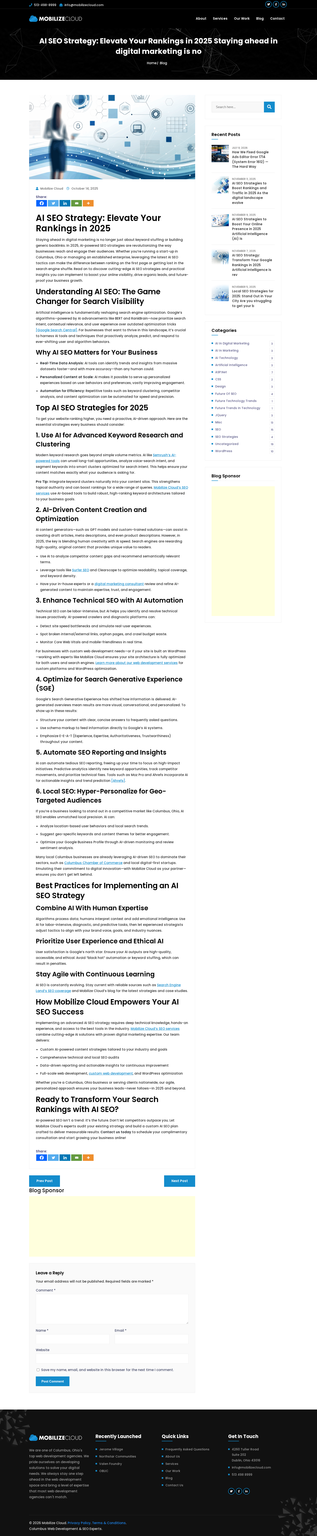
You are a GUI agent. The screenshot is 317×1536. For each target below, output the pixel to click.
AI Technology (244, 358)
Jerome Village (111, 1449)
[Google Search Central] (56, 330)
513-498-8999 (45, 5)
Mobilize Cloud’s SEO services (155, 1028)
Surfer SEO (80, 570)
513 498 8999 (242, 1474)
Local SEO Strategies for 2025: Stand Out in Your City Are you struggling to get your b (252, 298)
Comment (46, 1290)
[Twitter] (53, 203)
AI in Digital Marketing (244, 343)
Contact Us (174, 1485)
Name (42, 1330)
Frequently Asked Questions (187, 1449)
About (201, 18)
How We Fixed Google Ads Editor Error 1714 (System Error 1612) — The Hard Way (250, 159)
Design (244, 386)
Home (152, 63)
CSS (244, 379)
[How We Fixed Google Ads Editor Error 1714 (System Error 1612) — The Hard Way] (220, 153)
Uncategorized (244, 444)
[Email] (76, 203)
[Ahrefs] (118, 780)
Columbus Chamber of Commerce (93, 863)
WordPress (244, 451)
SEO (244, 429)
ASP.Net (244, 372)
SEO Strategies (244, 437)
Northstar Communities (117, 1456)
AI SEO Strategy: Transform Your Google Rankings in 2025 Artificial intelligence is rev (252, 265)
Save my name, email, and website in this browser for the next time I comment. (107, 1370)
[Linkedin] (65, 203)
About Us (172, 1456)
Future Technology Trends (244, 401)
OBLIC (103, 1471)
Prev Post (44, 1181)
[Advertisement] (112, 1226)
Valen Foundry (110, 1464)
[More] (88, 203)
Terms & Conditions (109, 1523)
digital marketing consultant (119, 584)
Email (121, 1330)
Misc (244, 422)
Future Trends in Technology (244, 408)
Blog (260, 18)
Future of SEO (244, 394)
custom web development (111, 1073)
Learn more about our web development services (137, 663)
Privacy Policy (79, 1523)
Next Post (179, 1181)
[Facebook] (41, 203)
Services (220, 18)
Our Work (242, 18)
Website (42, 1350)
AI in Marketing (244, 350)
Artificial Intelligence (244, 365)
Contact (277, 18)
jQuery (244, 415)
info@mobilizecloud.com (84, 5)
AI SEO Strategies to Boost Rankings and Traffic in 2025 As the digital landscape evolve (250, 193)
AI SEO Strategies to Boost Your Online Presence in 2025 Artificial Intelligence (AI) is (250, 229)
